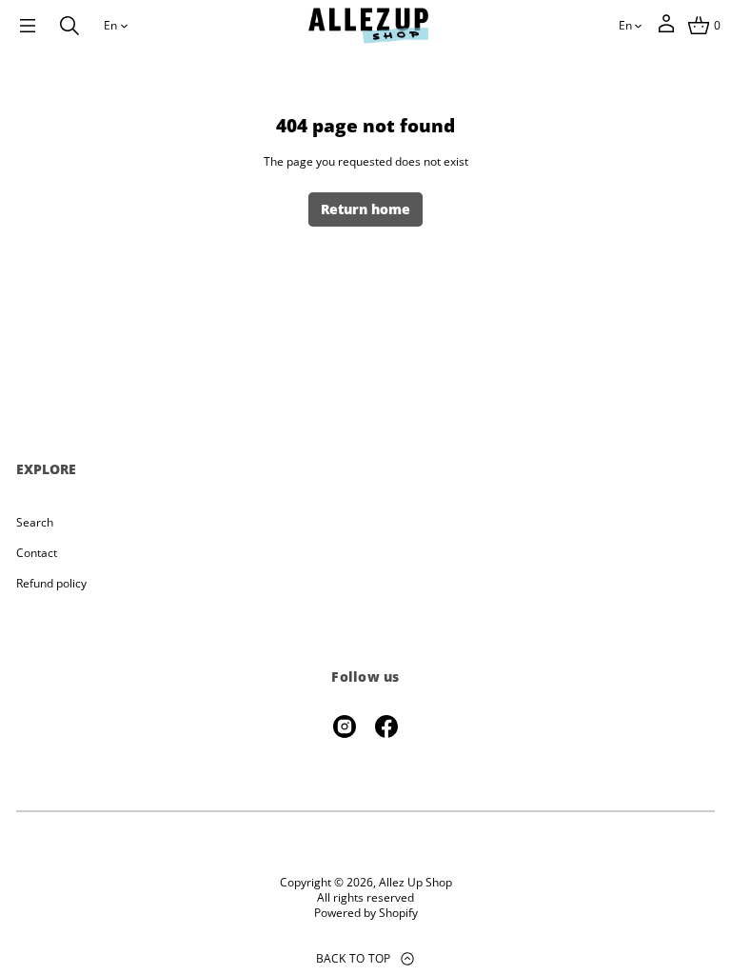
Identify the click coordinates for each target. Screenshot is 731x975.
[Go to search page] (69, 26)
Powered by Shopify (366, 913)
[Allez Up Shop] (368, 26)
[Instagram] (345, 726)
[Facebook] (386, 726)
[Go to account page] (666, 30)
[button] (69, 26)
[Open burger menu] (27, 26)
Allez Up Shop (415, 882)
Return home (365, 209)
